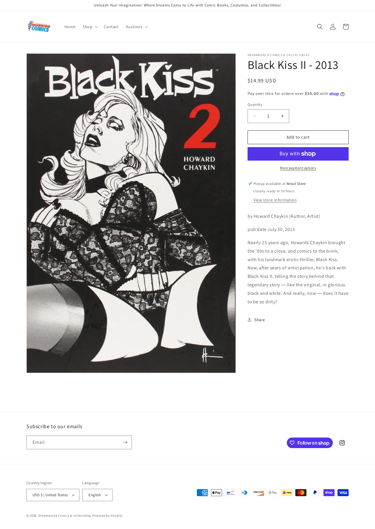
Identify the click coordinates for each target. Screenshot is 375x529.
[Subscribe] (125, 442)
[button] (89, 27)
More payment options (298, 168)
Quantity (255, 104)
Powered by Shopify (107, 515)
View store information (275, 200)
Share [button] (259, 319)
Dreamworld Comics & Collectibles (64, 515)
